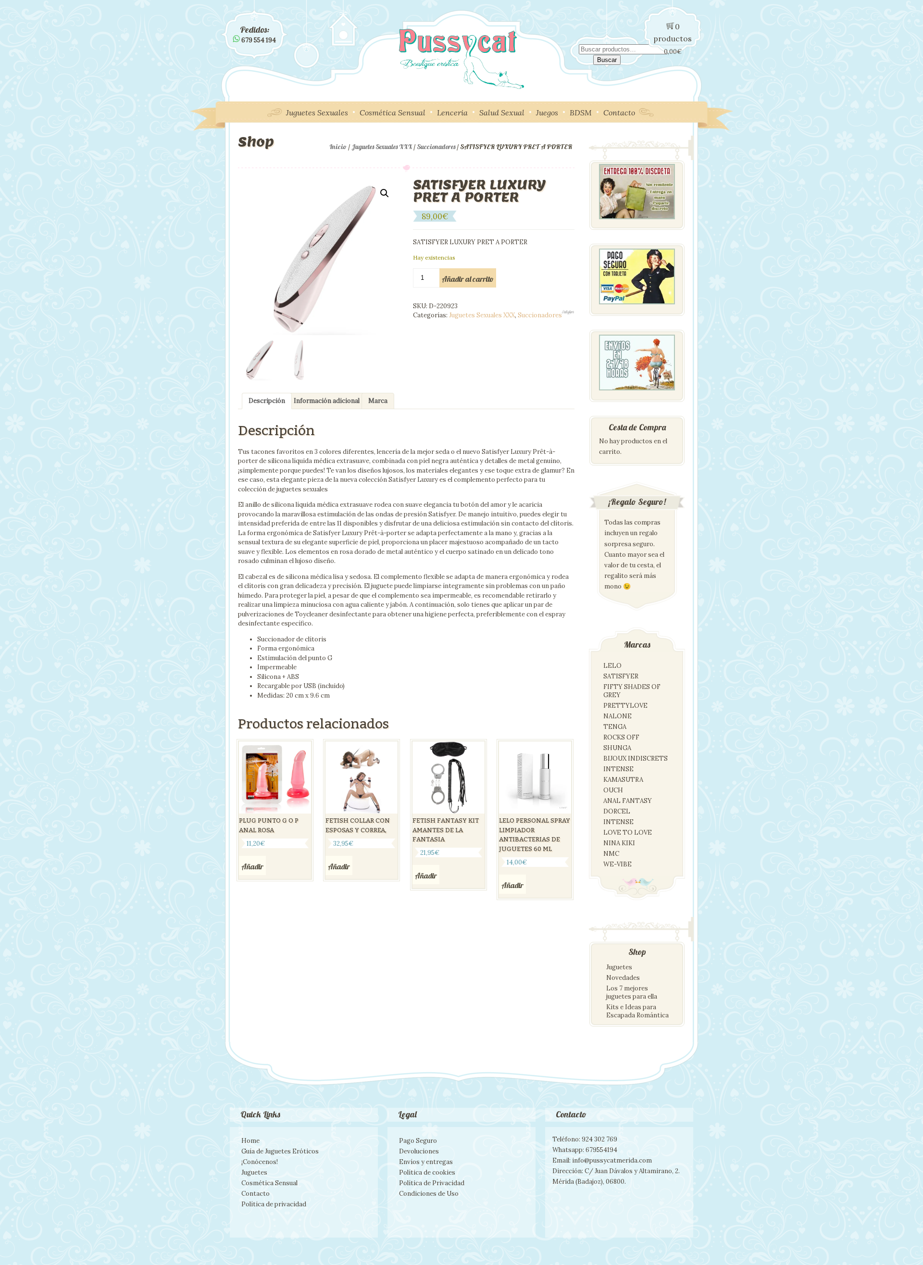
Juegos (547, 112)
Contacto (619, 112)
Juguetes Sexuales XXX (381, 146)
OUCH (613, 790)
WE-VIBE (617, 864)
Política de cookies (427, 1172)
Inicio (338, 146)
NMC (611, 854)
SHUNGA (617, 748)
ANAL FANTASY (627, 801)
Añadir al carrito (468, 279)
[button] (384, 193)
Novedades (623, 978)
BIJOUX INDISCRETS (635, 758)
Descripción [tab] (267, 401)
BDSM (581, 112)
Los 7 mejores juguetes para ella (631, 992)
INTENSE (618, 769)
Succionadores (436, 146)
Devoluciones (419, 1151)
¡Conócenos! (259, 1162)
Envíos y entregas (426, 1162)
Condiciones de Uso (429, 1194)
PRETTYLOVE (625, 705)
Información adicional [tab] (327, 401)
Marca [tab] (377, 401)
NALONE (617, 716)
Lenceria (452, 112)
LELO (612, 666)
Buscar (607, 59)
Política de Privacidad (431, 1183)
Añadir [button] (252, 866)
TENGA (614, 727)
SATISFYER (620, 676)
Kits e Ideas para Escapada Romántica (637, 1011)
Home (250, 1141)
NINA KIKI (619, 843)
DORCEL (616, 811)
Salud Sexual (501, 112)
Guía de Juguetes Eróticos (280, 1151)
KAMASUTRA (623, 780)
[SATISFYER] (568, 312)
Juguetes (619, 967)
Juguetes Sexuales (317, 112)
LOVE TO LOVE (627, 832)
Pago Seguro (418, 1141)
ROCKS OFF (621, 737)
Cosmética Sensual (392, 112)
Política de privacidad (273, 1204)
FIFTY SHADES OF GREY (632, 691)
